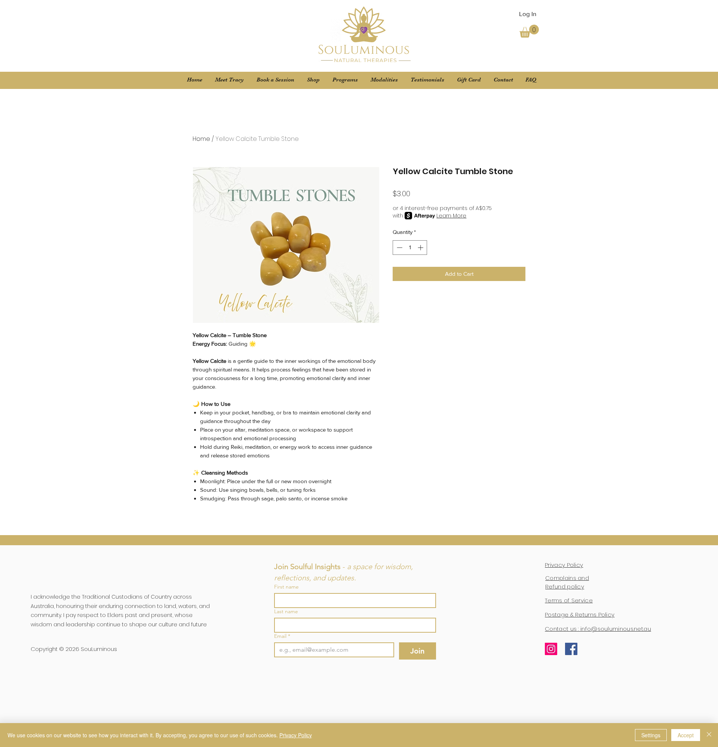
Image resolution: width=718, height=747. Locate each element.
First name (286, 587)
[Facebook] (571, 649)
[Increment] (421, 247)
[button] (529, 31)
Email (282, 636)
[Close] (709, 735)
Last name (286, 611)
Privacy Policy (295, 735)
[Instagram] (551, 649)
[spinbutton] (410, 247)
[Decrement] (399, 247)
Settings (650, 735)
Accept (686, 735)
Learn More (451, 215)
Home (201, 139)
